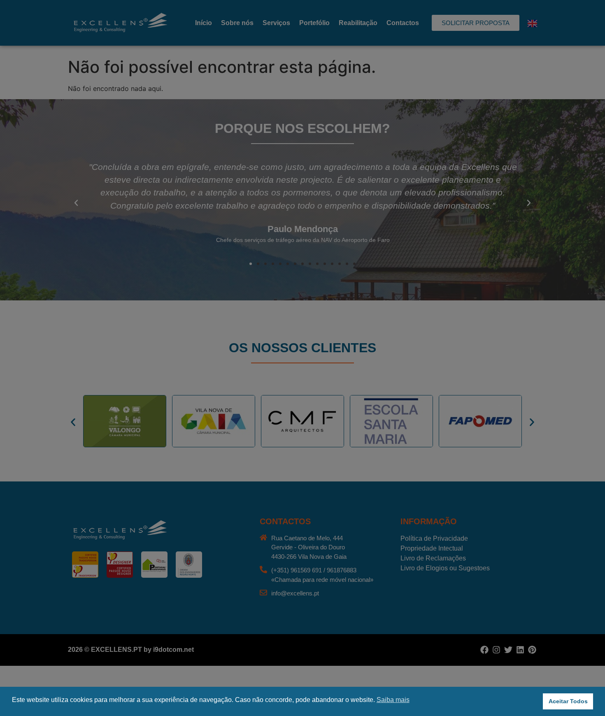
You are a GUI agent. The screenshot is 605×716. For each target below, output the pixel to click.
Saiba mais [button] (393, 699)
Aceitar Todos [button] (568, 701)
